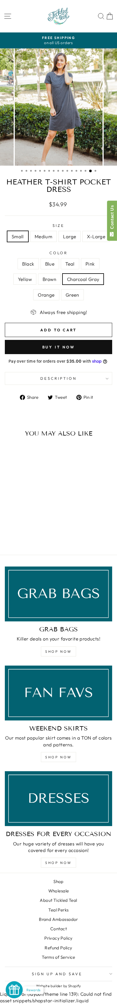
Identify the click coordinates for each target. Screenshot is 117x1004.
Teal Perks (58, 910)
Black (28, 264)
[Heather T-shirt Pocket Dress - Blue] (15, 530)
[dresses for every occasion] (58, 798)
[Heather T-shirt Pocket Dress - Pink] (28, 530)
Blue (50, 264)
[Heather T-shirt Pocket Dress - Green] (32, 535)
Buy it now (58, 347)
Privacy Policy (58, 938)
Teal (70, 264)
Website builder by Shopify (58, 986)
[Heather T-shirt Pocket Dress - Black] (9, 530)
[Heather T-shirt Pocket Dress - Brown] (41, 530)
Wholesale (58, 891)
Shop (58, 881)
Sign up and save (57, 974)
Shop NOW (58, 651)
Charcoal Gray (83, 279)
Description (58, 378)
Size (58, 225)
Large (69, 236)
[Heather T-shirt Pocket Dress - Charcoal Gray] (18, 535)
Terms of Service (58, 957)
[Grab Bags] (58, 594)
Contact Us (112, 218)
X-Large (96, 236)
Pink (90, 264)
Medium (43, 236)
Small (18, 236)
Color (58, 253)
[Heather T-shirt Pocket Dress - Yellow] (35, 530)
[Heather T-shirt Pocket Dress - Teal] (22, 530)
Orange (46, 295)
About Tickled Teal (58, 900)
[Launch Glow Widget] (14, 989)
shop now (58, 757)
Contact (58, 928)
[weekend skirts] (58, 693)
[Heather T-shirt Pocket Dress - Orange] (25, 535)
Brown (49, 279)
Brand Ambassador (58, 919)
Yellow (25, 279)
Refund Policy (58, 947)
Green (72, 295)
